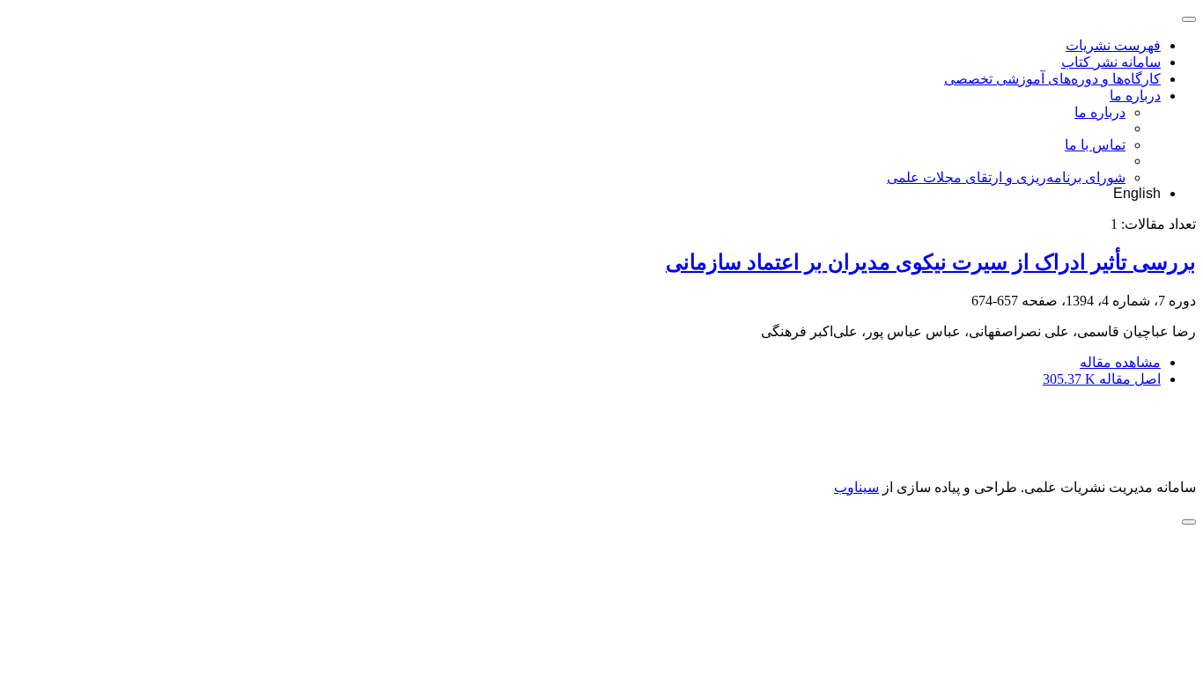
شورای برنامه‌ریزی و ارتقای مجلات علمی (1006, 177)
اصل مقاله (1102, 378)
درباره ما (1135, 95)
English (1137, 193)
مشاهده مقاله (1120, 362)
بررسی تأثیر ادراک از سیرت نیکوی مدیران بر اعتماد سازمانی (931, 262)
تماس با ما (1095, 144)
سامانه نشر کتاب (1111, 62)
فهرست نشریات (1113, 45)
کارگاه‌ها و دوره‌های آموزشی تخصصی (1052, 78)
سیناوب (856, 487)
